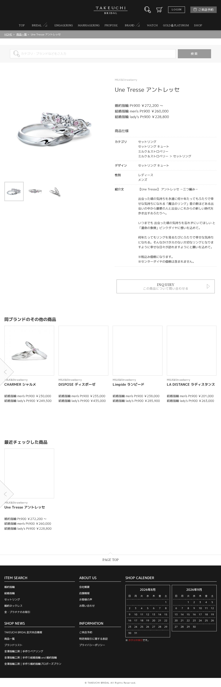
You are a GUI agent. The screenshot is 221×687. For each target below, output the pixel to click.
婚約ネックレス (13, 606)
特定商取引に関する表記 (93, 639)
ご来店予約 (205, 10)
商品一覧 (9, 639)
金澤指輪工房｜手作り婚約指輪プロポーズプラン (32, 664)
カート (159, 9)
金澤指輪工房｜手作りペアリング (23, 651)
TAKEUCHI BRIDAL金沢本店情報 (23, 632)
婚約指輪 (9, 587)
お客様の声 (85, 599)
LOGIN (177, 9)
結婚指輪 (9, 593)
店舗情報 (84, 593)
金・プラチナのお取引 (17, 612)
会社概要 (84, 587)
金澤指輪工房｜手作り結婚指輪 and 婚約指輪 (30, 657)
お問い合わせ (87, 606)
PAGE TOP (111, 560)
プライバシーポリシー (92, 645)
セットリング (12, 599)
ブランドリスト (13, 645)
